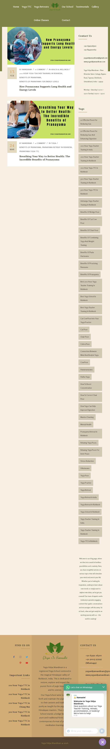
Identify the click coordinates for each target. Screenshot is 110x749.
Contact (66, 20)
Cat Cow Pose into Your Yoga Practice (89, 320)
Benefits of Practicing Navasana (89, 265)
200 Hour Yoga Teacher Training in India (89, 148)
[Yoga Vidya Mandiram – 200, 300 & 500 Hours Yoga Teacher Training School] (55, 6)
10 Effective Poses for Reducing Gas (88, 122)
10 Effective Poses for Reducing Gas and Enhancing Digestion (88, 135)
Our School (67, 6)
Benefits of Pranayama (30, 77)
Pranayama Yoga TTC (29, 151)
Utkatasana (84, 468)
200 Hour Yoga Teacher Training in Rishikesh (89, 159)
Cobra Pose (85, 344)
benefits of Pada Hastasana (87, 254)
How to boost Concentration (86, 386)
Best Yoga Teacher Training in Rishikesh (88, 309)
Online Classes (41, 20)
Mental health (85, 424)
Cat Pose (83, 329)
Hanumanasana (86, 369)
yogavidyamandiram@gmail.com (95, 58)
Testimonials (82, 6)
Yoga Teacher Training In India (89, 521)
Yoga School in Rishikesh (90, 512)
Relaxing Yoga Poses (88, 443)
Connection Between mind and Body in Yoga (89, 353)
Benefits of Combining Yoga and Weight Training (89, 241)
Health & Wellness (60, 69)
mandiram (27, 69)
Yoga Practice (85, 483)
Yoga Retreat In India (88, 497)
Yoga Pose (84, 475)
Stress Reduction (87, 461)
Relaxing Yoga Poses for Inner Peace (89, 452)
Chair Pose (84, 337)
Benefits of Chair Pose (89, 230)
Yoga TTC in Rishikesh (88, 541)
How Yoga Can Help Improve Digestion (88, 408)
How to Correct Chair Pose (88, 397)
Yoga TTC (26, 6)
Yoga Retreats (41, 6)
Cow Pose (84, 362)
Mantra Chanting (87, 417)
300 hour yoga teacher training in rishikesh (89, 181)
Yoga (53, 143)
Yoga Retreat (85, 490)
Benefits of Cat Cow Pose (88, 221)
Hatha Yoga (85, 377)
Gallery (95, 6)
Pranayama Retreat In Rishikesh (57, 147)
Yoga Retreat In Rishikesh (90, 504)
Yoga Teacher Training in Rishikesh (89, 532)
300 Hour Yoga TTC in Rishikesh (89, 192)
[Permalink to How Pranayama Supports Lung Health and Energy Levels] (40, 64)
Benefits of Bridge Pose (89, 212)
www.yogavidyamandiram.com (94, 62)
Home (16, 6)
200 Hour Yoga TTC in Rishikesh (89, 170)
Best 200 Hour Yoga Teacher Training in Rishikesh (88, 285)
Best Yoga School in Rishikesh (88, 298)
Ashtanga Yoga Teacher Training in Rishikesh (89, 203)
